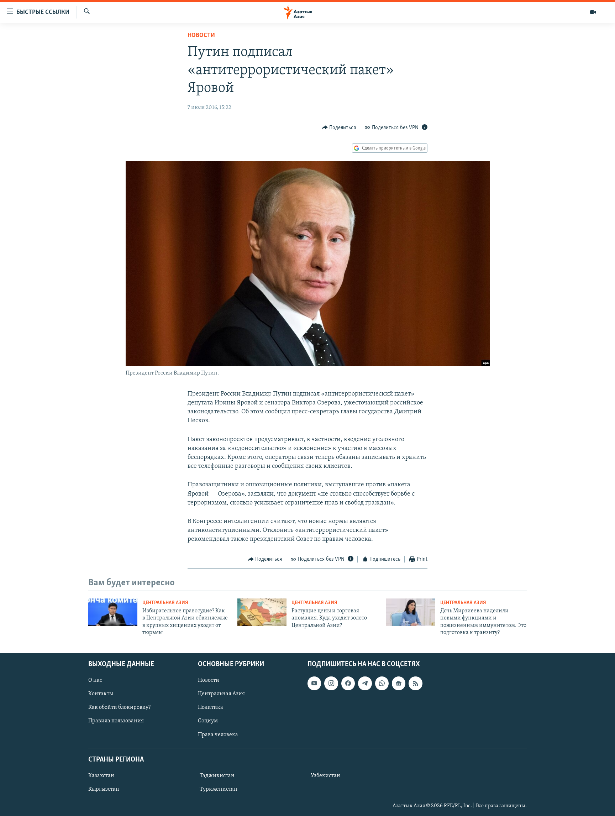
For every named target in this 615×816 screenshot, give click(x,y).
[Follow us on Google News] (398, 683)
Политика (210, 707)
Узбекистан (325, 776)
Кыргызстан (103, 789)
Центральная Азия (165, 603)
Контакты (100, 694)
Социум (208, 721)
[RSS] (415, 683)
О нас (95, 680)
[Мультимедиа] (593, 12)
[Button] (339, 127)
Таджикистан (217, 776)
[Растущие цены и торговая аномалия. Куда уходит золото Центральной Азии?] (262, 612)
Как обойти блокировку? (119, 707)
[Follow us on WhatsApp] (382, 683)
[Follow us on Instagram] (331, 683)
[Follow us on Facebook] (348, 683)
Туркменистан (218, 789)
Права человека (218, 734)
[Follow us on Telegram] (365, 683)
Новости (201, 35)
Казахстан (101, 776)
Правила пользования (116, 721)
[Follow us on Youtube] (314, 683)
